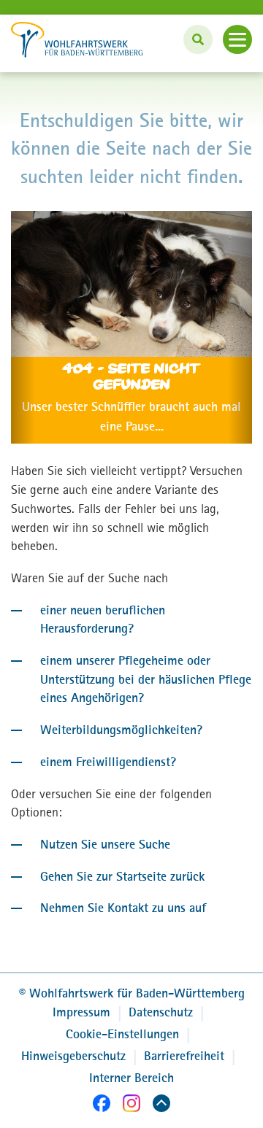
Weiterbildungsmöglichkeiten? (121, 730)
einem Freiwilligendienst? (108, 762)
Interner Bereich (131, 1078)
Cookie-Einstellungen (122, 1034)
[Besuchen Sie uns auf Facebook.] (101, 1105)
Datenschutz (161, 1012)
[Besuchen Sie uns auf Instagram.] (131, 1105)
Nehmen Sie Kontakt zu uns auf (123, 908)
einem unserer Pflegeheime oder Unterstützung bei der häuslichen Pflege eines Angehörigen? (145, 679)
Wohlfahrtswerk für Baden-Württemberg (132, 993)
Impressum (81, 1012)
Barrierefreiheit (184, 1056)
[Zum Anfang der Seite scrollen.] (161, 1105)
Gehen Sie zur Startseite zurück (122, 876)
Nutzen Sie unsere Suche (105, 844)
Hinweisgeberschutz (73, 1056)
